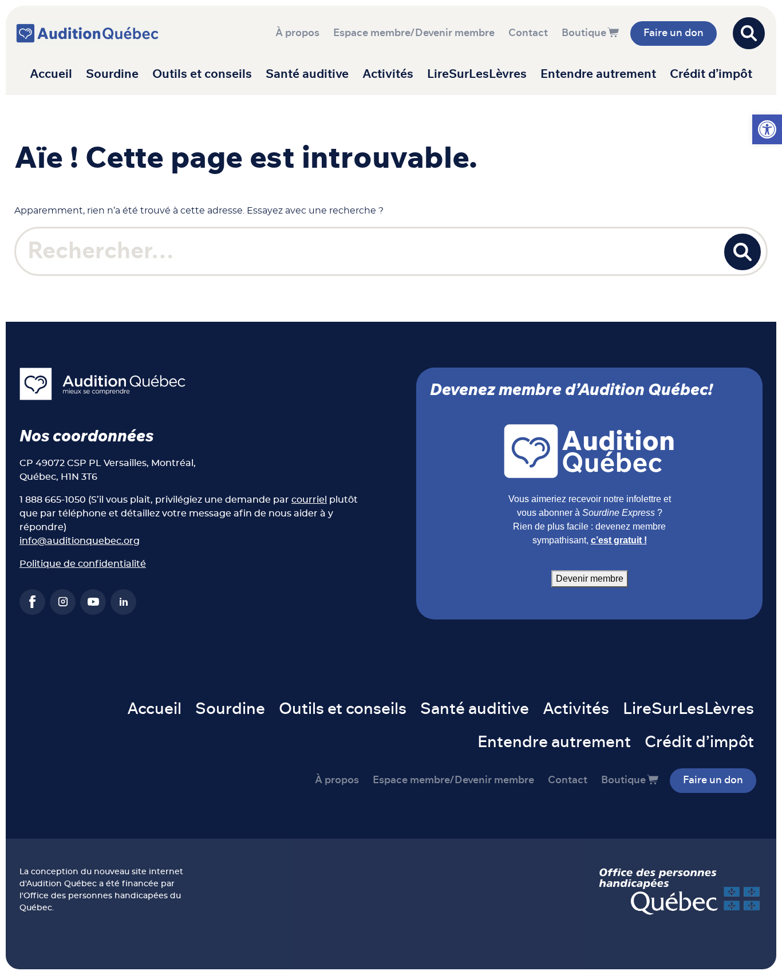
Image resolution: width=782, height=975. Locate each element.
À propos (297, 33)
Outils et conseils (202, 74)
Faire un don (673, 33)
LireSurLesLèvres (477, 74)
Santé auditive (307, 74)
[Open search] (749, 33)
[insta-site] (63, 602)
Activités (387, 74)
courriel (309, 499)
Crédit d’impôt (711, 74)
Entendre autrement (598, 74)
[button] (767, 129)
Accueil (51, 74)
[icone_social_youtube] (93, 602)
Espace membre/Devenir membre (414, 33)
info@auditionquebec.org (79, 541)
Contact (528, 33)
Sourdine (112, 74)
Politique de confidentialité (82, 564)
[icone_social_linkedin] (123, 602)
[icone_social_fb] (32, 602)
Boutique (584, 33)
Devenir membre (589, 578)
